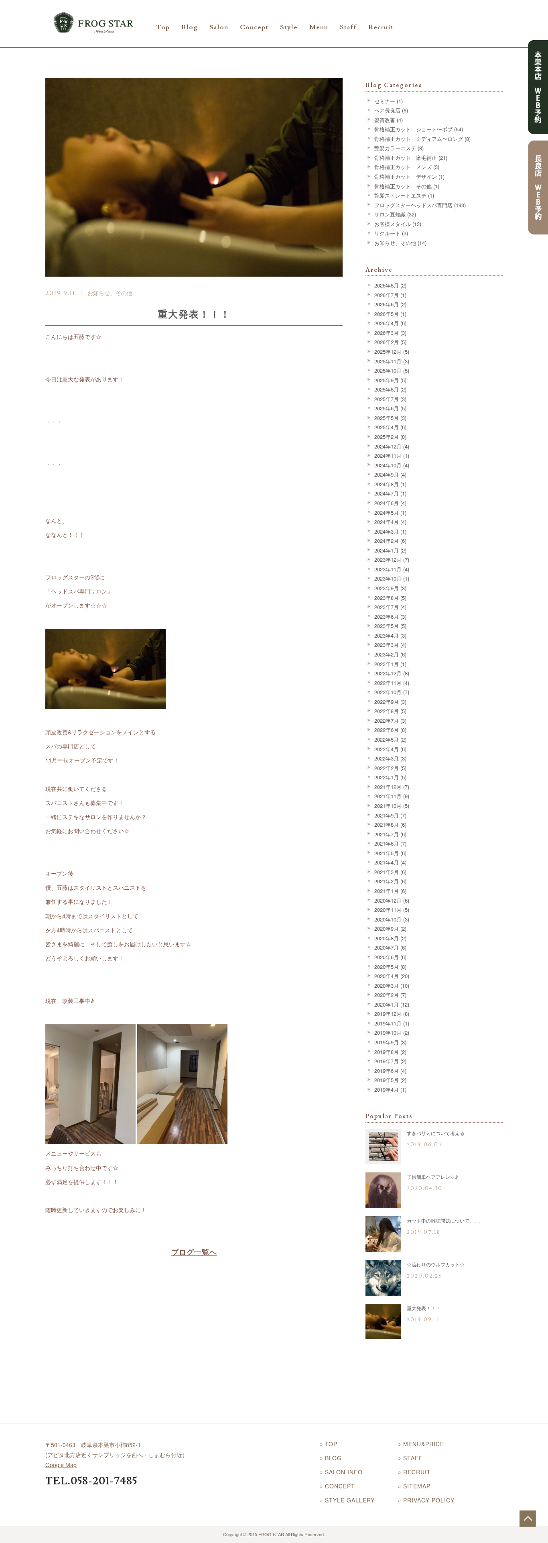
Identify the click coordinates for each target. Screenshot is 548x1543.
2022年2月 (386, 768)
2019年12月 (388, 1013)
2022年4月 (386, 749)
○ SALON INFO (341, 1472)
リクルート (387, 233)
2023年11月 (388, 569)
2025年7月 (386, 399)
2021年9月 (386, 815)
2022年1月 (386, 777)
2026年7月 (386, 295)
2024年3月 (386, 531)
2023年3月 (386, 644)
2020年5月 (386, 966)
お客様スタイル (392, 224)
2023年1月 (386, 664)
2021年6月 (386, 843)
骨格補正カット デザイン (405, 176)
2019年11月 (388, 1023)
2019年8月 (386, 1052)
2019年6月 (386, 1070)
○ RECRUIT (414, 1472)
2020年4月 (386, 976)
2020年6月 (386, 957)
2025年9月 (386, 380)
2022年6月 (386, 730)
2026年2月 (386, 342)
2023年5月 (386, 626)
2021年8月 (386, 824)
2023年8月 (386, 597)
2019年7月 (386, 1061)
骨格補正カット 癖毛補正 (405, 157)
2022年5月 (386, 739)
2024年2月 (386, 540)
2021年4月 (386, 862)
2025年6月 (386, 408)
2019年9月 (386, 1042)
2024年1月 (386, 550)
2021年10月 (388, 805)
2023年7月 (386, 607)
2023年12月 (388, 559)
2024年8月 (386, 484)
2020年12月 (388, 900)
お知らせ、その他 (109, 293)
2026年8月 (386, 285)
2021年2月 (386, 881)
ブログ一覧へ (194, 1252)
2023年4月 (386, 635)
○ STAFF (410, 1458)
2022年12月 (388, 673)
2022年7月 (386, 720)
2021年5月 (386, 853)
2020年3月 (386, 985)
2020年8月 (386, 938)
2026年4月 (386, 323)
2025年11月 (388, 361)
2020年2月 (386, 995)
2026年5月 (386, 314)
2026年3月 (386, 332)
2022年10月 (388, 692)
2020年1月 (386, 1004)
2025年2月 (386, 436)
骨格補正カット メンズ (403, 167)
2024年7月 (386, 493)
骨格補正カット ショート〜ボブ (413, 129)
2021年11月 (388, 796)
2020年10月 (388, 919)
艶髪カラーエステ (395, 148)
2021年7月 (386, 834)
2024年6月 (386, 503)
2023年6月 (386, 616)
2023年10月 (388, 578)
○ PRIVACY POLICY (426, 1500)
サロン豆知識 (390, 214)
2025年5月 (386, 418)
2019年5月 (386, 1080)
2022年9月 (386, 701)
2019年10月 (388, 1032)
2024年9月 (386, 474)
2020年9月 (386, 928)
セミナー (384, 101)
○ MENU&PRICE (421, 1444)
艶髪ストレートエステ (400, 195)
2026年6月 (386, 304)
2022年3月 (386, 758)
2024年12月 (388, 446)
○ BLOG (330, 1458)
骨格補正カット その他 (403, 186)
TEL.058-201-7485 (91, 1481)
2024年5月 (386, 512)
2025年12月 (388, 351)
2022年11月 (388, 683)
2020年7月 (386, 947)
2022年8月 (386, 711)
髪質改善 (384, 120)
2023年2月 (386, 654)
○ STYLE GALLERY (347, 1500)
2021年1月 (386, 891)
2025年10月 (388, 370)
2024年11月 (388, 455)
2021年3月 (386, 872)
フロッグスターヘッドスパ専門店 (413, 205)
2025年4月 (386, 427)
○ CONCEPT (337, 1486)
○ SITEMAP (414, 1486)
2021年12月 (388, 787)
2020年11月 (388, 909)
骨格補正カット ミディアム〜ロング (418, 139)
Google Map (61, 1465)
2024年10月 (388, 465)
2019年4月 (386, 1089)
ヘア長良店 (387, 110)
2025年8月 (386, 389)
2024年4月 (386, 522)
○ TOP (328, 1444)
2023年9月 (386, 588)
